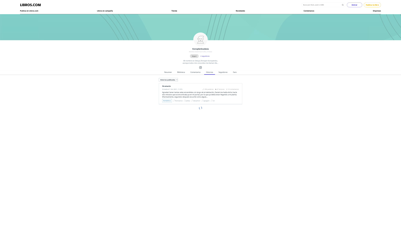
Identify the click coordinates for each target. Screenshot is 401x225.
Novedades (240, 11)
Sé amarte (166, 86)
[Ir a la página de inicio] (30, 4)
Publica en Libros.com (29, 11)
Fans (235, 72)
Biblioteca (181, 72)
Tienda (174, 11)
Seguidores (223, 72)
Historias (209, 72)
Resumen (168, 72)
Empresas (377, 11)
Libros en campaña (105, 11)
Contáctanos (309, 11)
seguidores (205, 56)
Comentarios (195, 72)
